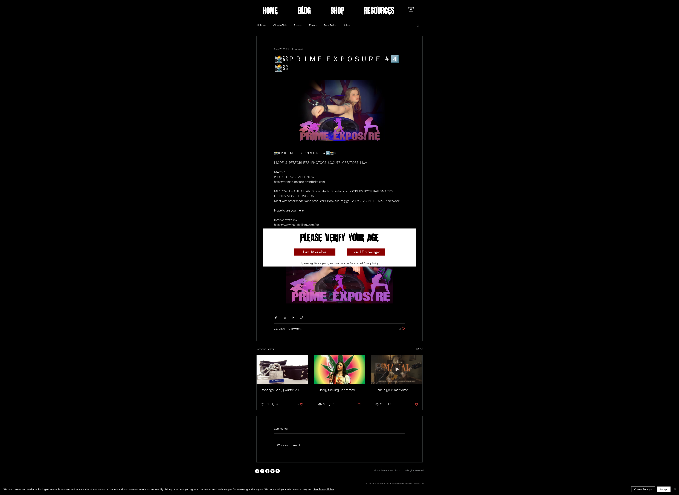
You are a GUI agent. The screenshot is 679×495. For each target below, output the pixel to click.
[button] (314, 252)
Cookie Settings (643, 489)
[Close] (675, 489)
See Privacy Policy (323, 489)
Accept (664, 489)
